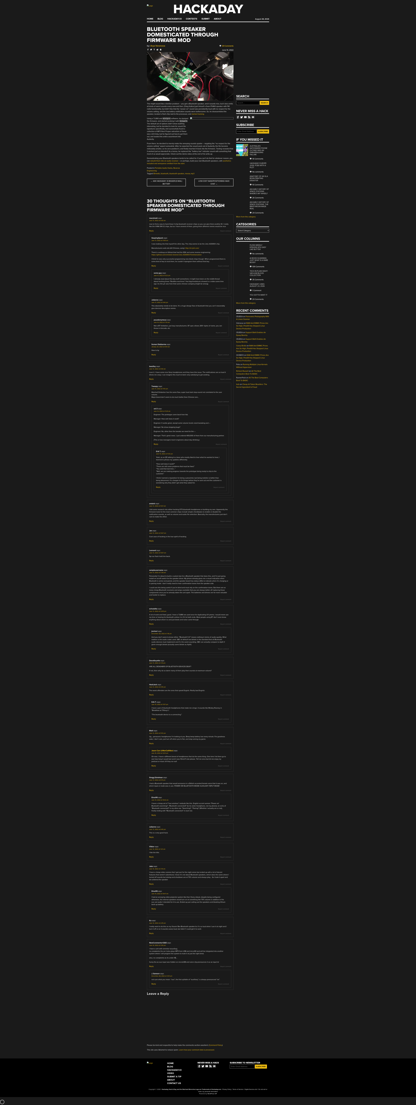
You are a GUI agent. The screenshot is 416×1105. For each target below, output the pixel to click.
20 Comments (258, 213)
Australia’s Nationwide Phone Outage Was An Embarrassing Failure (258, 150)
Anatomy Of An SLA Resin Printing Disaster (259, 178)
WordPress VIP (212, 1094)
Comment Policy (215, 1045)
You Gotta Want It (258, 295)
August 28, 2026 (262, 19)
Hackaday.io (174, 19)
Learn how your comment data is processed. (197, 1050)
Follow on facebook (237, 117)
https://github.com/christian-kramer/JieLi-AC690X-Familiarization (176, 255)
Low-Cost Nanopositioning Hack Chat (213, 182)
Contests (191, 19)
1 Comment (256, 290)
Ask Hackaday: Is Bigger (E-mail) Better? (166, 182)
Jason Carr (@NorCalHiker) (162, 750)
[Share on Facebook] (148, 49)
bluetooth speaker (176, 173)
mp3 (192, 173)
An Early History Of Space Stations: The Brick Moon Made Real (259, 205)
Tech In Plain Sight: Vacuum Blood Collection (259, 273)
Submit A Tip (174, 1076)
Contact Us (174, 1083)
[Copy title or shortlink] (160, 50)
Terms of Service (238, 1089)
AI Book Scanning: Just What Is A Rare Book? (259, 260)
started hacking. (198, 114)
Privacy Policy (226, 1089)
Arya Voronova (157, 45)
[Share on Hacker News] (154, 49)
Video (170, 1073)
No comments (258, 172)
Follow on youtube (245, 117)
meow (187, 173)
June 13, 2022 (227, 50)
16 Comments (257, 185)
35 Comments (258, 280)
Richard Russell (242, 371)
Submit (206, 19)
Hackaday (208, 9)
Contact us (253, 117)
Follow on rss (249, 117)
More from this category (246, 217)
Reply (151, 231)
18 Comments (257, 159)
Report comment (225, 231)
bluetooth (164, 173)
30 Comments (227, 46)
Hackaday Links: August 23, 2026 (257, 285)
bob (237, 384)
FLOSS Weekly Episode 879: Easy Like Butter (258, 247)
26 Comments (258, 198)
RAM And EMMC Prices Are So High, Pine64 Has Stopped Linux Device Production (252, 326)
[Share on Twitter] (151, 49)
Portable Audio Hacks (163, 168)
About (217, 19)
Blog (160, 19)
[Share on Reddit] (157, 49)
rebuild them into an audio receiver (164, 161)
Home (150, 19)
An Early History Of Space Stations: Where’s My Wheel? (259, 191)
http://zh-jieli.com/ (192, 248)
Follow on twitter (241, 117)
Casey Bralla (241, 346)
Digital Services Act (251, 1089)
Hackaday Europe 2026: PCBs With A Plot (258, 165)
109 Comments (258, 266)
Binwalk (157, 173)
